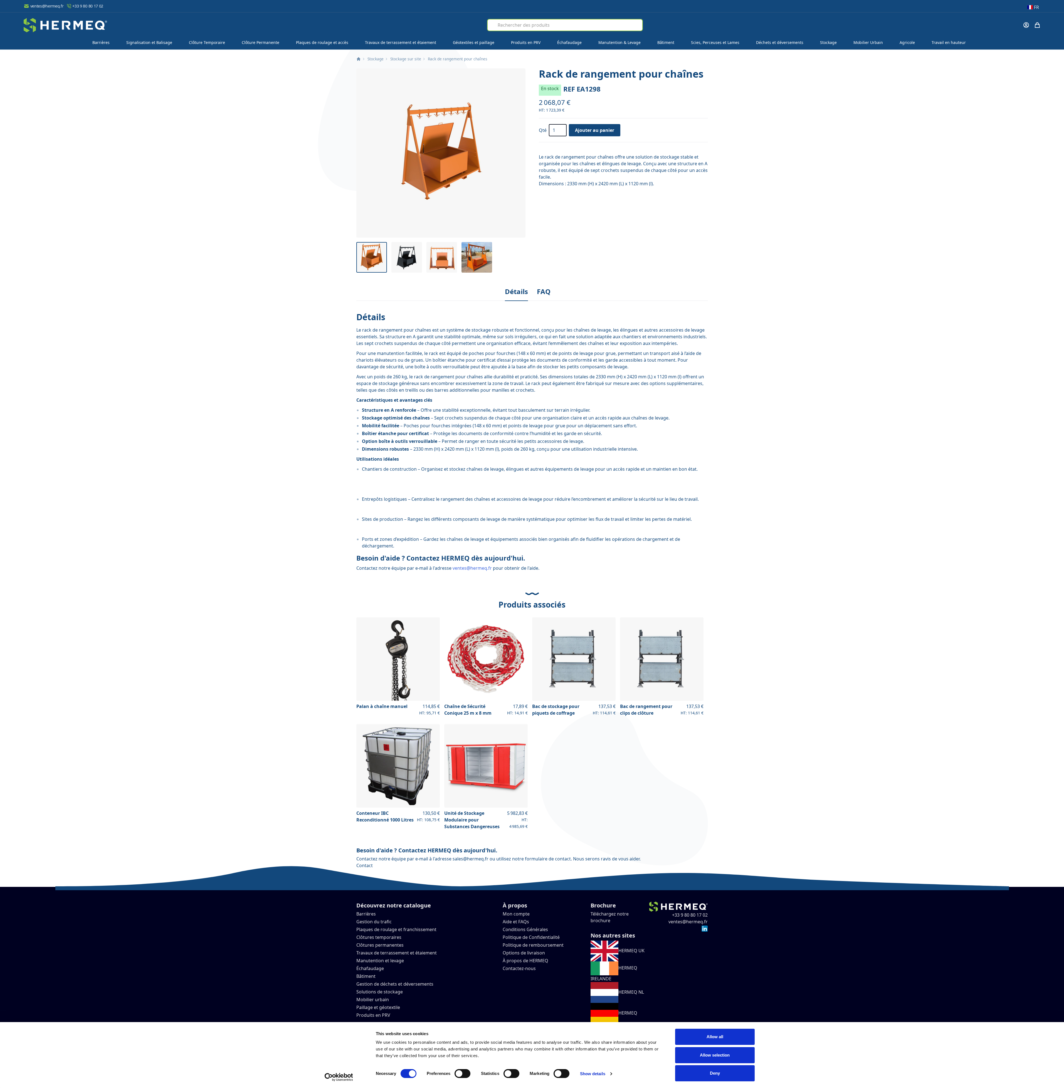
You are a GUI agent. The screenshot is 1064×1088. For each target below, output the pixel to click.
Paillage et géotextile (378, 1007)
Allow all (715, 1036)
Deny (715, 1073)
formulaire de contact (548, 859)
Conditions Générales (525, 929)
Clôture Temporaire (207, 42)
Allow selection (715, 1055)
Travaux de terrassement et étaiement (400, 42)
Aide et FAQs (516, 922)
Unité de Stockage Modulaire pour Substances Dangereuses (472, 820)
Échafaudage (569, 42)
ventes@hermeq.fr (47, 6)
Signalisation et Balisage (149, 42)
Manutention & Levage (619, 42)
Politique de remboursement (533, 945)
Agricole (907, 42)
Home (358, 59)
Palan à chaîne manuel (382, 706)
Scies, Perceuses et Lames (715, 42)
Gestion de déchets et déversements (395, 984)
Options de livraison (524, 953)
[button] (440, 153)
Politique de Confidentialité (531, 937)
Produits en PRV (525, 42)
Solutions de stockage (380, 992)
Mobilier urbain (372, 999)
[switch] (462, 1073)
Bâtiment (665, 42)
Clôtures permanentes (380, 945)
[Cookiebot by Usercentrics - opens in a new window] (338, 1077)
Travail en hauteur (949, 42)
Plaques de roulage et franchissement (396, 929)
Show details (592, 1073)
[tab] (516, 292)
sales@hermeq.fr (470, 859)
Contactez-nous (519, 968)
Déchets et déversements (779, 42)
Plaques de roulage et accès (322, 42)
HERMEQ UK (631, 951)
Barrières (101, 42)
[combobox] (565, 25)
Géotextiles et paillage (473, 42)
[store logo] (65, 25)
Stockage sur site (405, 58)
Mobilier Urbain (868, 42)
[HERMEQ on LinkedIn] (705, 928)
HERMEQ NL (631, 992)
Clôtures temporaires (378, 937)
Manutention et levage (380, 961)
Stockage (828, 42)
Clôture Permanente (260, 42)
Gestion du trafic (374, 922)
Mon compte (516, 914)
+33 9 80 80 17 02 (87, 6)
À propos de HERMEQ (525, 961)
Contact (364, 865)
